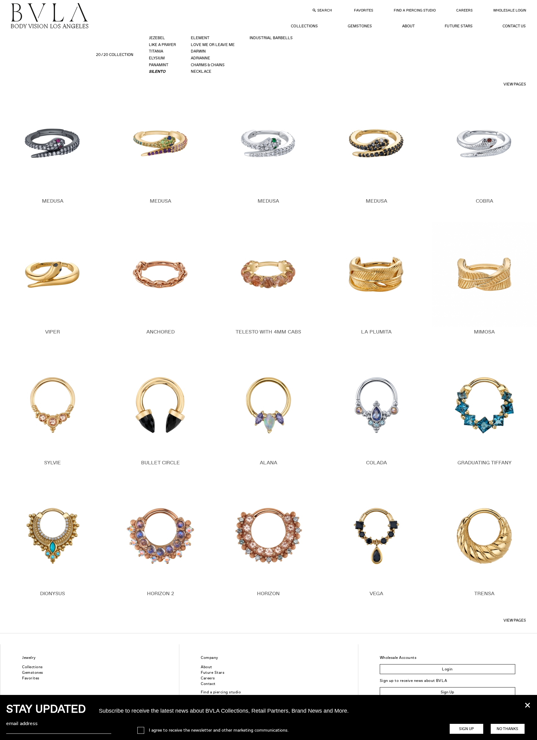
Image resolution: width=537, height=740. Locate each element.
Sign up (466, 728)
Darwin (198, 51)
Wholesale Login (509, 10)
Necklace (201, 71)
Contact (208, 683)
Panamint (158, 64)
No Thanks (507, 728)
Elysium (157, 58)
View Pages (514, 84)
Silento (157, 71)
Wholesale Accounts (398, 657)
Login (447, 669)
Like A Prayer (162, 44)
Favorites (363, 10)
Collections (304, 26)
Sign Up (447, 692)
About (408, 26)
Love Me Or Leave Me (213, 44)
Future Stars (458, 26)
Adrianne (200, 58)
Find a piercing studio (221, 692)
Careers (464, 10)
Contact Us (514, 26)
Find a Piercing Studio (415, 10)
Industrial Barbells (271, 37)
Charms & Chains (208, 64)
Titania (156, 51)
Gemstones (360, 26)
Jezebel (157, 37)
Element (200, 37)
